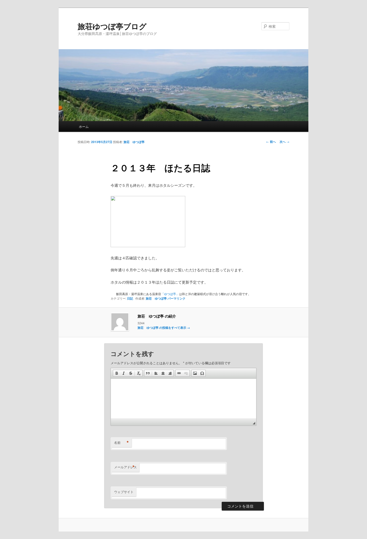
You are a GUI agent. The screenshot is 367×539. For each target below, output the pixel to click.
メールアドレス (125, 467)
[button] (116, 373)
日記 (130, 298)
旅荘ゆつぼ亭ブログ (112, 26)
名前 (121, 443)
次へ (284, 141)
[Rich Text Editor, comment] (183, 399)
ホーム (84, 126)
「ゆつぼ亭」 (170, 294)
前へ (271, 141)
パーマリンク (176, 298)
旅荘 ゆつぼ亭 (134, 142)
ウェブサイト (124, 491)
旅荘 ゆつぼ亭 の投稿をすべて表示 (164, 327)
